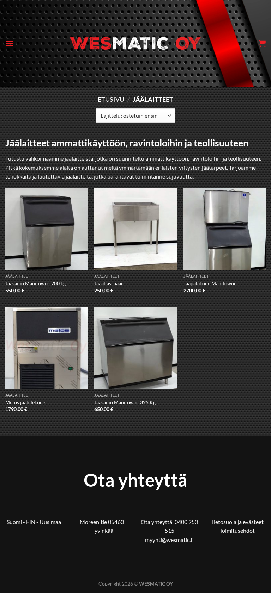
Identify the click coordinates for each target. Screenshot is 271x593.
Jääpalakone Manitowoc (209, 283)
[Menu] (9, 43)
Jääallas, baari (109, 283)
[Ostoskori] (262, 43)
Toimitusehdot (237, 530)
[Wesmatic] (135, 43)
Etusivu (111, 99)
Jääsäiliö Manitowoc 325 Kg (125, 402)
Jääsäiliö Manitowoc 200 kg (35, 283)
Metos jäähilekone (25, 402)
